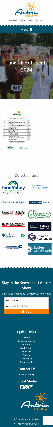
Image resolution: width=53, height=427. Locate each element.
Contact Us (26, 358)
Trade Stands (26, 348)
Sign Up (26, 311)
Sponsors (26, 351)
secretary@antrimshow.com (26, 20)
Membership (26, 362)
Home (26, 337)
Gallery (26, 355)
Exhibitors (26, 344)
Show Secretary (26, 374)
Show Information (26, 341)
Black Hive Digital (31, 424)
